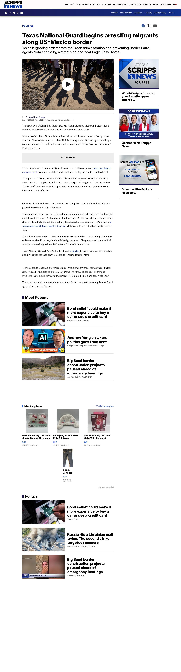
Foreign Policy (160, 12)
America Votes (126, 12)
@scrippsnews (22, 13)
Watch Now (167, 4)
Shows (154, 4)
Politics (95, 4)
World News (120, 4)
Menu (68, 4)
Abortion (114, 12)
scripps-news (14, 13)
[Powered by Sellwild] (110, 487)
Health (106, 4)
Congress (138, 12)
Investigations (139, 4)
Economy (148, 12)
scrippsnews (6, 13)
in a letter (74, 250)
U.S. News (82, 4)
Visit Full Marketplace (105, 406)
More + (172, 12)
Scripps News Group (35, 117)
